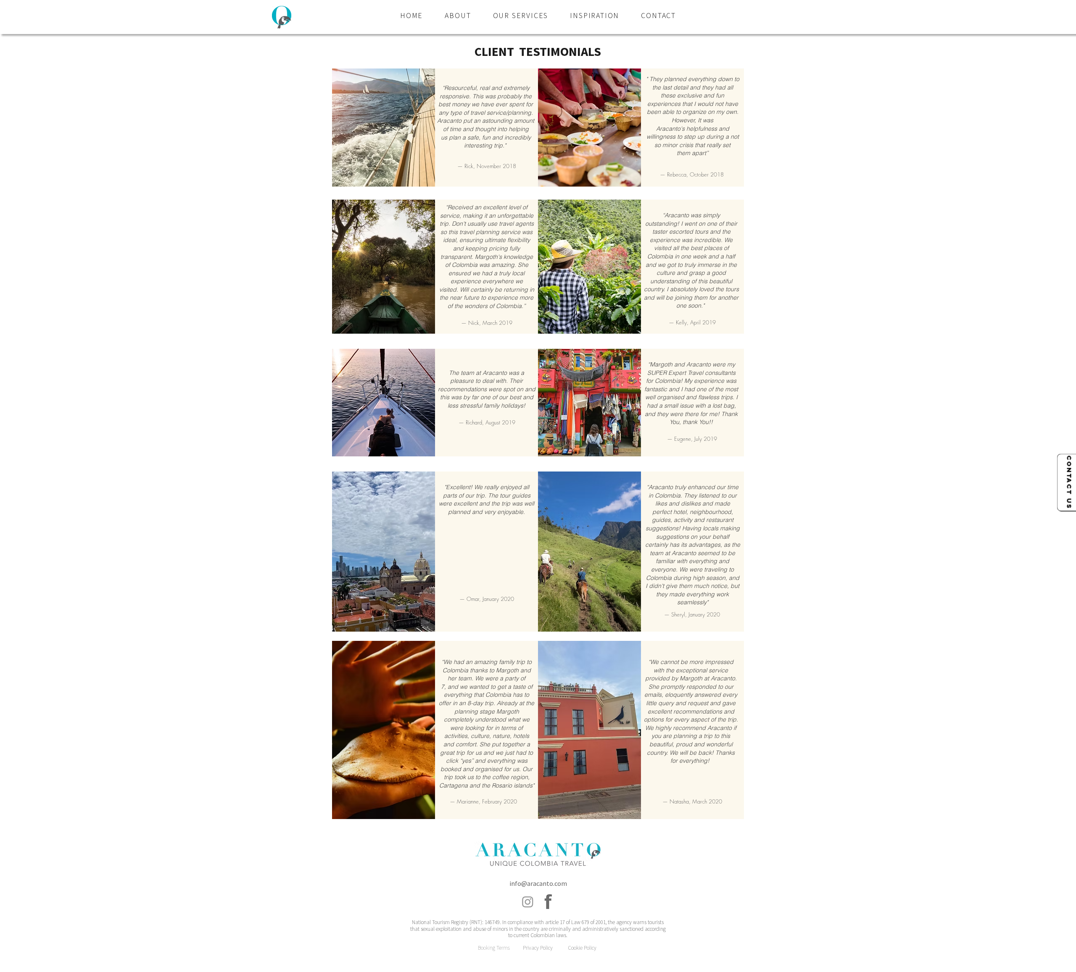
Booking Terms (494, 947)
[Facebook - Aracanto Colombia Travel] (548, 901)
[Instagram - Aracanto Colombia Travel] (527, 901)
